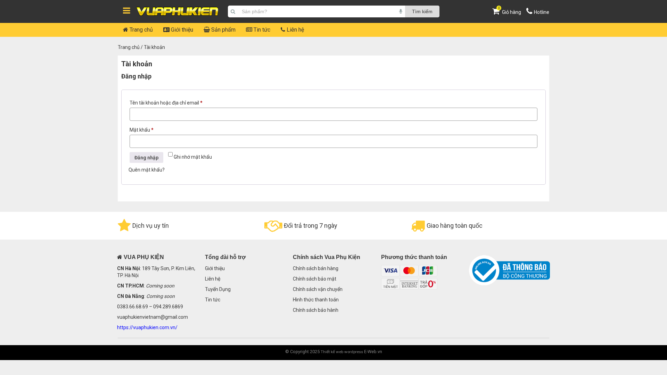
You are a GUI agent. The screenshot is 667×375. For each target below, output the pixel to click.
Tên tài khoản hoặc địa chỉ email (171, 104)
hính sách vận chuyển (319, 289)
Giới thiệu (181, 29)
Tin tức (261, 29)
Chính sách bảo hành (315, 310)
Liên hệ (294, 29)
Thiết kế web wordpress (342, 351)
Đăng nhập (146, 157)
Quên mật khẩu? (147, 170)
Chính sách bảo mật (314, 279)
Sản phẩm (223, 29)
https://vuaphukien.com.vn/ (147, 327)
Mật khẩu (147, 131)
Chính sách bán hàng (315, 268)
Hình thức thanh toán (316, 299)
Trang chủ (140, 29)
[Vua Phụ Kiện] (177, 11)
